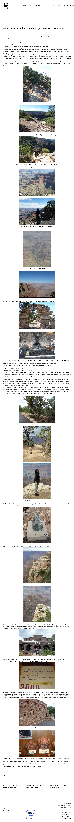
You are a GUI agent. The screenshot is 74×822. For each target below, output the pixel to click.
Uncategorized (24, 32)
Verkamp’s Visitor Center (58, 625)
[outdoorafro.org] (6, 5)
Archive (17, 32)
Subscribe (5, 804)
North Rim (44, 374)
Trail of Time (8, 504)
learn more (29, 792)
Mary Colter (67, 360)
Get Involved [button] (39, 5)
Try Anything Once (47, 36)
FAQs (4, 808)
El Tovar (20, 387)
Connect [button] (53, 5)
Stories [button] (46, 5)
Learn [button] (24, 5)
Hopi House (27, 692)
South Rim (11, 374)
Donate (4, 802)
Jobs (58, 5)
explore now (53, 792)
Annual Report (6, 806)
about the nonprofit (7, 792)
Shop (4, 812)
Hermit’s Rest (13, 60)
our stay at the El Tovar (41, 46)
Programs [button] (31, 5)
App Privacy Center (8, 810)
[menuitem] (20, 5)
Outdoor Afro (35, 32)
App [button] (20, 5)
